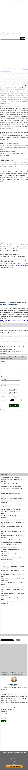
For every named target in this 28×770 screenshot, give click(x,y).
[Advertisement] (14, 17)
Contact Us (14, 761)
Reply (3, 721)
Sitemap (14, 764)
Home (17, 1)
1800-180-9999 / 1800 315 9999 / (19, 265)
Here (14, 332)
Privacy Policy (14, 758)
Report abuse (23, 1)
